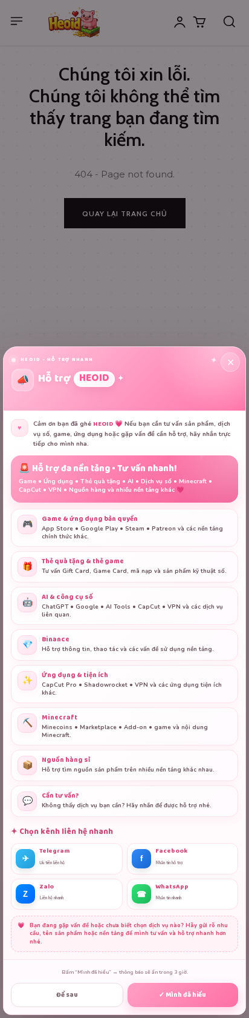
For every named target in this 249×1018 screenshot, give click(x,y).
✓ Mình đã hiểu (182, 995)
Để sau (67, 995)
